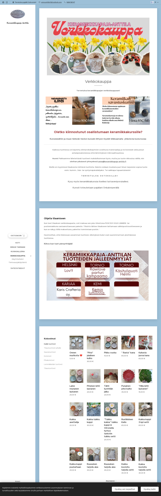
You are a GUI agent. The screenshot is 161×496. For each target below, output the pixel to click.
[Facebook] (3, 2)
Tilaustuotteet (50, 368)
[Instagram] (6, 2)
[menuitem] (18, 242)
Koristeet (47, 356)
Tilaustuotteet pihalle (52, 348)
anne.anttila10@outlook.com (51, 2)
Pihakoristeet (49, 360)
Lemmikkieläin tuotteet (53, 364)
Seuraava (110, 481)
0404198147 (71, 2)
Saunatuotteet (50, 352)
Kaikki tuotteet (50, 344)
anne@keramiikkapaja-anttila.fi (112, 161)
